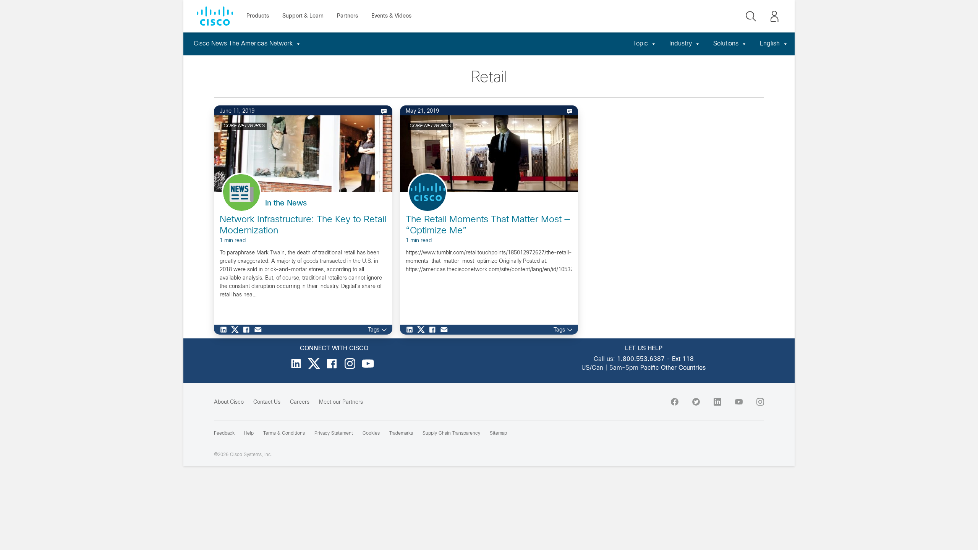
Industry (680, 44)
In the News (286, 203)
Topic (640, 44)
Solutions (725, 44)
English (770, 44)
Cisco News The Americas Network (243, 44)
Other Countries (683, 368)
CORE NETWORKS (244, 126)
